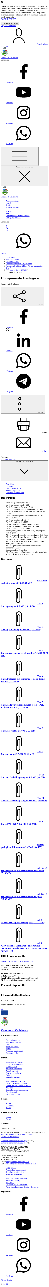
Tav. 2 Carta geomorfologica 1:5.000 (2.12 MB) (22, 628)
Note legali (10, 1183)
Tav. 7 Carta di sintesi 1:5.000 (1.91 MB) (22, 752)
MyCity (6, 1284)
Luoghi (8, 1117)
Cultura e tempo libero (14, 1064)
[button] (12, 201)
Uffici (8, 1044)
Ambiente (9, 1088)
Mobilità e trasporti (13, 1077)
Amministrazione (12, 259)
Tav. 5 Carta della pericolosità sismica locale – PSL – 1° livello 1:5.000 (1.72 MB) (23, 705)
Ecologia (9, 211)
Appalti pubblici (12, 1071)
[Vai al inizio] (2, 1009)
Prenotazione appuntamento (16, 1170)
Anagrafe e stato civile (14, 1062)
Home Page (10, 257)
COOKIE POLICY (8, 19)
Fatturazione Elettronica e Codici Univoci (16, 1134)
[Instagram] (7, 231)
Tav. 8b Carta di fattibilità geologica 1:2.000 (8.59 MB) (24, 799)
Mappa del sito (6, 1280)
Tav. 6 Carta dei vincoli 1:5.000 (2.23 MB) (22, 729)
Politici (8, 1049)
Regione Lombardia (8, 26)
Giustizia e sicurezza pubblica (17, 1084)
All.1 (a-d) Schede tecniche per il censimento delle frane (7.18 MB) (24, 870)
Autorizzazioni (11, 1092)
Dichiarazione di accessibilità (16, 1185)
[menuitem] (8, 330)
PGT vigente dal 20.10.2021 (16, 270)
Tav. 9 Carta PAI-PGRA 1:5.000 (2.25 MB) (22, 822)
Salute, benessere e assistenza (17, 1090)
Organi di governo (13, 1040)
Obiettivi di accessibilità (10, 1137)
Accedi (3, 253)
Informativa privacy (13, 1180)
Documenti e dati (12, 262)
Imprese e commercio (14, 1069)
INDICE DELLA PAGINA (24, 462)
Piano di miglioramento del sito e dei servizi (22, 1187)
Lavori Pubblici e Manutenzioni (17, 216)
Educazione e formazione (15, 1081)
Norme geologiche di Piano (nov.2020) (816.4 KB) (22, 845)
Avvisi (8, 1108)
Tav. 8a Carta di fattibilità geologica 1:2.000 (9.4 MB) (23, 776)
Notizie (8, 1103)
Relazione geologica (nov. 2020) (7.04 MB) (24, 581)
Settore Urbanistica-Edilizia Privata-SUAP (17, 961)
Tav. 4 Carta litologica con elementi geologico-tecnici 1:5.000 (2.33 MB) (23, 679)
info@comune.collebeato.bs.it (17, 1162)
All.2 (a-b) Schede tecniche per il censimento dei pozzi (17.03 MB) (24, 896)
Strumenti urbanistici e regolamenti (19, 264)
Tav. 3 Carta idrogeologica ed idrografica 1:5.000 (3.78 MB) (24, 653)
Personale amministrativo (15, 1051)
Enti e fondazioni (12, 1047)
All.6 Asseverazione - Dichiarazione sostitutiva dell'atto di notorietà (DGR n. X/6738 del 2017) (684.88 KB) (24, 947)
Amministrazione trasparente (16, 1178)
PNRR (8, 213)
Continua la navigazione (10, 23)
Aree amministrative (13, 1042)
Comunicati (10, 1106)
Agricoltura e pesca (13, 1094)
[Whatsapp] (23, 249)
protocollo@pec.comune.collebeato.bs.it (20, 1164)
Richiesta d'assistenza (14, 1174)
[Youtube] (7, 228)
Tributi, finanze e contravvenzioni (18, 1086)
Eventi (8, 1119)
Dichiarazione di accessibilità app (14, 1141)
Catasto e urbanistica (13, 1073)
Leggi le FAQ (11, 1168)
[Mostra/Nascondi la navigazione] (20, 156)
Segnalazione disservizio (15, 1172)
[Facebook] (7, 226)
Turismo (9, 1075)
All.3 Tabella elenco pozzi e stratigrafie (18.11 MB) (22, 921)
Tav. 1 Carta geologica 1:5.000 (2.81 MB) (22, 605)
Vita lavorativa (11, 1067)
